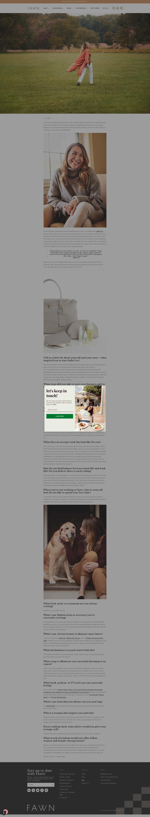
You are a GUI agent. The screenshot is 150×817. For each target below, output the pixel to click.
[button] (4, 813)
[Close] (103, 387)
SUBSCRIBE (60, 416)
